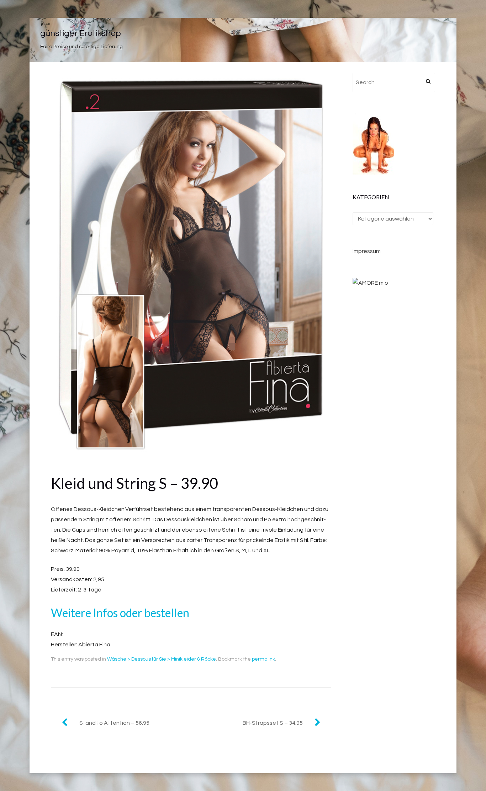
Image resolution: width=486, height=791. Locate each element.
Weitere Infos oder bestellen (120, 613)
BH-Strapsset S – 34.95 (273, 723)
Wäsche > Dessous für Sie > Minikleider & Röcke (161, 659)
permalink (263, 659)
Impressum (367, 251)
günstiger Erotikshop (80, 33)
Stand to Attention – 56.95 (114, 723)
